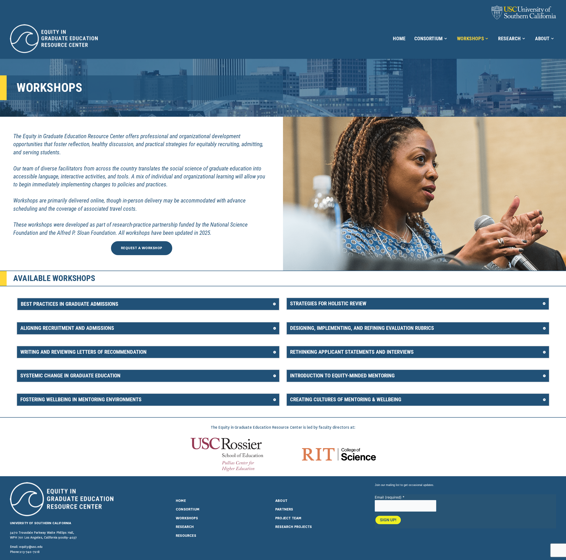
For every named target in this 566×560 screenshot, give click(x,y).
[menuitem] (399, 38)
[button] (148, 304)
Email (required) (389, 497)
